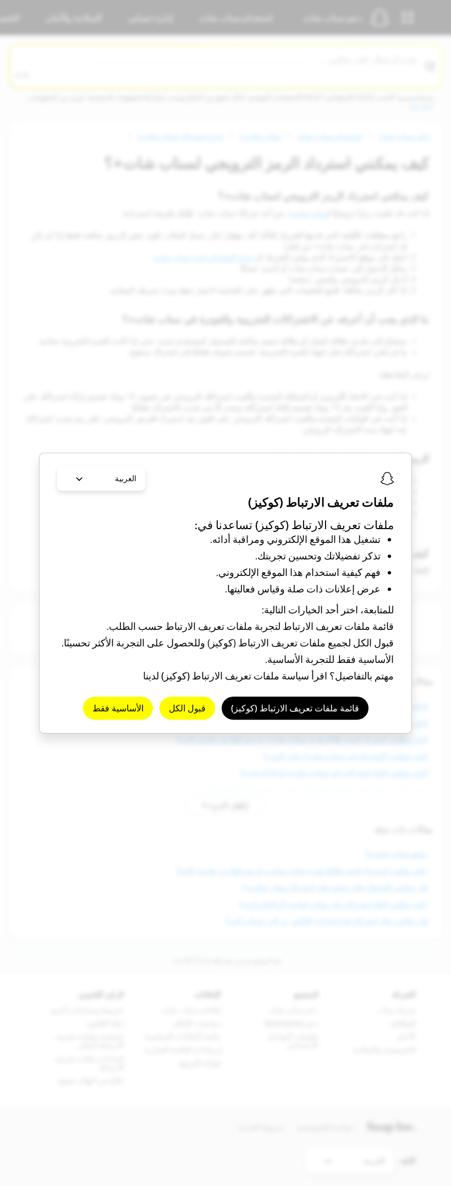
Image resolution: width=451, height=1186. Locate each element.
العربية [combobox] (125, 478)
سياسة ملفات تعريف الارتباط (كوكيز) (235, 676)
